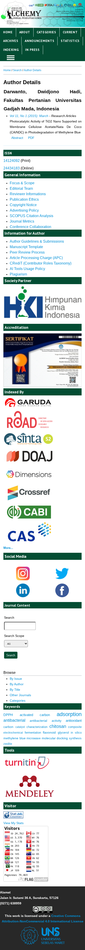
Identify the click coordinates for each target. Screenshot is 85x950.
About (24, 32)
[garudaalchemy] (27, 408)
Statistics (70, 41)
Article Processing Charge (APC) (36, 258)
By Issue (16, 678)
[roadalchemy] (29, 427)
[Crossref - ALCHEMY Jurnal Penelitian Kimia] (29, 501)
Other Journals (20, 695)
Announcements (39, 41)
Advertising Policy (24, 210)
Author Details (32, 70)
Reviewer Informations (28, 194)
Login (60, 6)
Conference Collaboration (30, 227)
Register (74, 6)
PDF (31, 138)
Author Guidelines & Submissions (37, 241)
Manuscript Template (26, 247)
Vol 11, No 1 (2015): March (29, 116)
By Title (15, 689)
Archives (10, 41)
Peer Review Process (28, 252)
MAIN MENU (11, 57)
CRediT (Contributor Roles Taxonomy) (40, 263)
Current (70, 32)
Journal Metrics (22, 221)
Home (8, 32)
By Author (17, 684)
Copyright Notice (23, 205)
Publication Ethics (24, 199)
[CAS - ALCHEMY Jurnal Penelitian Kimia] (29, 540)
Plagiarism (18, 274)
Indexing (11, 50)
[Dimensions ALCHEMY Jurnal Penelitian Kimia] (28, 481)
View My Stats (13, 823)
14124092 (11, 161)
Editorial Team (21, 188)
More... (8, 548)
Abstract (17, 138)
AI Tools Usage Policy (27, 269)
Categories (46, 32)
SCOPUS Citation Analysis (31, 216)
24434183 (11, 168)
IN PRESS (32, 50)
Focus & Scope (22, 183)
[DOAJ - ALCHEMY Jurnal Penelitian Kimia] (29, 463)
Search (17, 70)
